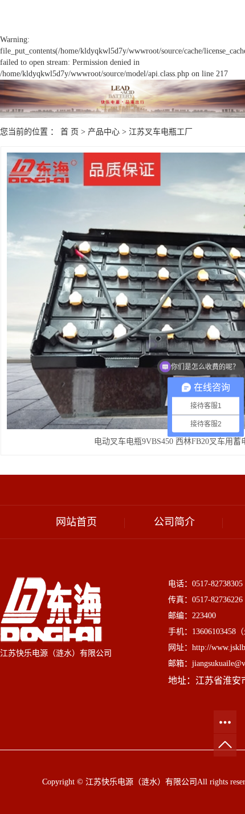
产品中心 (104, 132)
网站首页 (76, 522)
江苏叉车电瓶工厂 (161, 132)
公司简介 (174, 522)
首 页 (69, 132)
